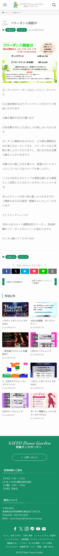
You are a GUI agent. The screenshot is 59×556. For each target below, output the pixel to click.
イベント (21, 29)
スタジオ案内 (46, 543)
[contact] (43, 529)
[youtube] (38, 529)
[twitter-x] (21, 529)
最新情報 (25, 539)
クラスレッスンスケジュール (42, 539)
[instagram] (26, 529)
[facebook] (15, 529)
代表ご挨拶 (27, 535)
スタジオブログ (11, 546)
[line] (32, 529)
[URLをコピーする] (52, 271)
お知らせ (10, 29)
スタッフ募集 (35, 546)
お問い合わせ (48, 546)
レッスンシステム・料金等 (45, 535)
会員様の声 (24, 546)
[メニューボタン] (5, 5)
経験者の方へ (12, 543)
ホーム (6, 535)
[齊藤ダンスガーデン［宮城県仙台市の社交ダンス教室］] (29, 5)
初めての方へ (16, 535)
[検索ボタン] (54, 5)
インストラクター (12, 539)
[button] (6, 271)
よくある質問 (34, 543)
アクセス (23, 543)
